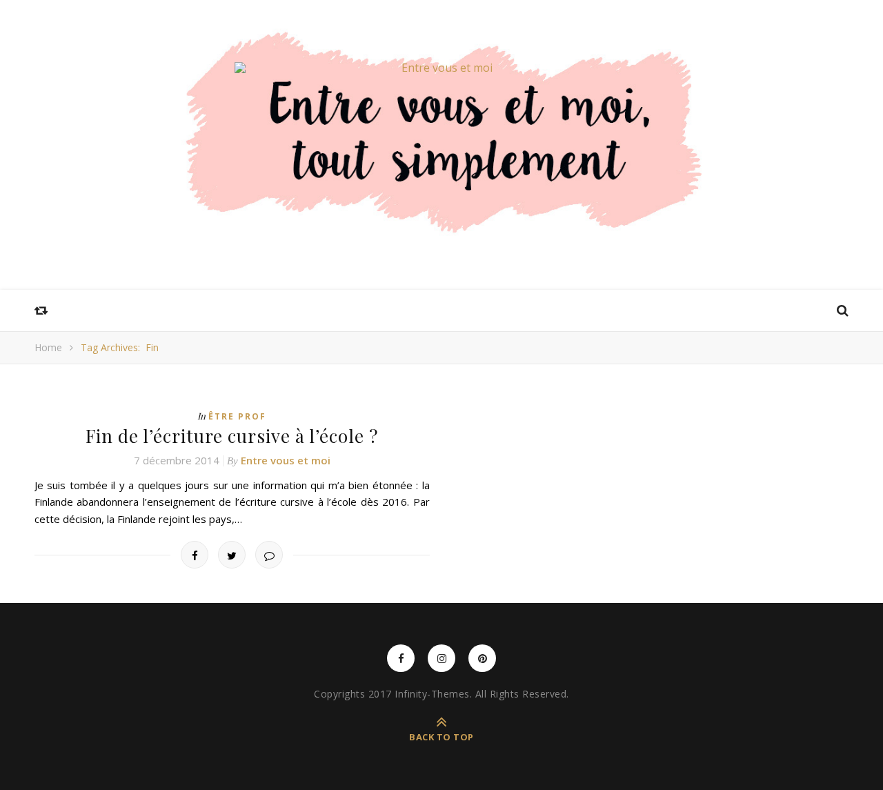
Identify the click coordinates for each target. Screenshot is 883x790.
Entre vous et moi (285, 460)
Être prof (237, 416)
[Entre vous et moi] (441, 67)
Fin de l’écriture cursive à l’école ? (232, 436)
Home (48, 347)
